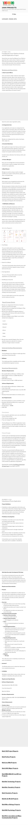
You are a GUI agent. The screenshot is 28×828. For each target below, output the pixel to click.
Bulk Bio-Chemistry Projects (11, 787)
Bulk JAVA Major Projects (10, 768)
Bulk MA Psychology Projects (11, 810)
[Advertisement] (14, 37)
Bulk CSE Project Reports (10, 751)
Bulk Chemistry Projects (10, 793)
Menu (14, 14)
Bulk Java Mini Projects (9, 762)
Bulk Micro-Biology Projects (11, 804)
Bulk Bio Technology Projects (11, 781)
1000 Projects (9, 8)
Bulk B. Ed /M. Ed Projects (10, 799)
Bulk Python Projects (8, 757)
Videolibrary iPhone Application (11, 501)
